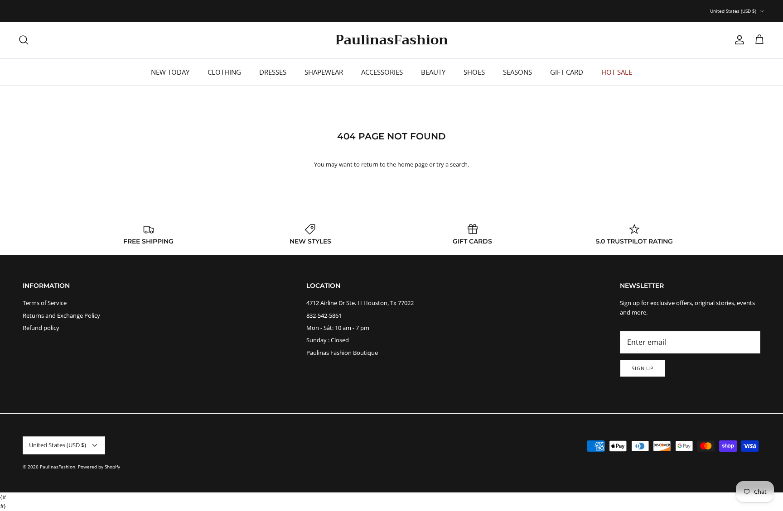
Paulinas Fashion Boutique (342, 353)
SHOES (474, 71)
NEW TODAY (170, 71)
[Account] (737, 39)
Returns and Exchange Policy (61, 315)
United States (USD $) (733, 11)
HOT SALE (616, 71)
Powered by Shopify (99, 466)
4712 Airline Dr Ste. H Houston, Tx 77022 (360, 303)
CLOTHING (224, 71)
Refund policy (41, 328)
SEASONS (517, 71)
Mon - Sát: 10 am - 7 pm (337, 328)
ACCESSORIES (382, 71)
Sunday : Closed (327, 340)
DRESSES (272, 71)
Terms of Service (45, 303)
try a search (452, 164)
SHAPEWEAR (323, 71)
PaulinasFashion (57, 466)
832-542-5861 (324, 315)
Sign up (643, 368)
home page (412, 164)
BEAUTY (433, 71)
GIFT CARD (566, 71)
